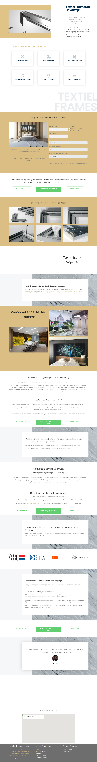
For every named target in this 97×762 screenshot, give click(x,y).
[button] (10, 557)
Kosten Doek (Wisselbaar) (55, 146)
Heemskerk (51, 291)
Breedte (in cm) (53, 133)
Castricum (40, 293)
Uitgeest (75, 291)
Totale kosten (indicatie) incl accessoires (59, 153)
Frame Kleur (72, 126)
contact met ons (30, 503)
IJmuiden (64, 291)
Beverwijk (45, 291)
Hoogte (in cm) (53, 126)
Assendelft (28, 293)
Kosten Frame (52, 140)
